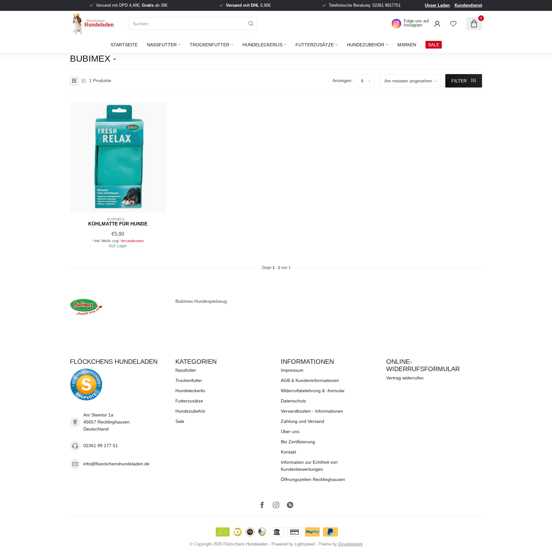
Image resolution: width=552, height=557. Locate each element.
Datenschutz (293, 400)
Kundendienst (468, 5)
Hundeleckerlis (262, 44)
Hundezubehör (365, 44)
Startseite (124, 44)
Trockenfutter (209, 44)
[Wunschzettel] (453, 23)
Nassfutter (162, 44)
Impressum (292, 370)
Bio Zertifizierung (298, 441)
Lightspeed (305, 544)
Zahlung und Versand (302, 421)
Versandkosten (132, 241)
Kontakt (288, 451)
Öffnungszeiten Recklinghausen (313, 479)
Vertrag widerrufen (405, 377)
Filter (459, 80)
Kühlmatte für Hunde (118, 223)
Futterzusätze (314, 44)
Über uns (290, 431)
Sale (179, 421)
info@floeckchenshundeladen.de (116, 463)
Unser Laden (437, 5)
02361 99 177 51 (100, 445)
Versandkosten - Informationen (312, 411)
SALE (433, 44)
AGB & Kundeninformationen (310, 380)
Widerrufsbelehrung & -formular (313, 390)
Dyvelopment (350, 544)
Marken (406, 44)
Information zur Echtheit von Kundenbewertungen (309, 466)
